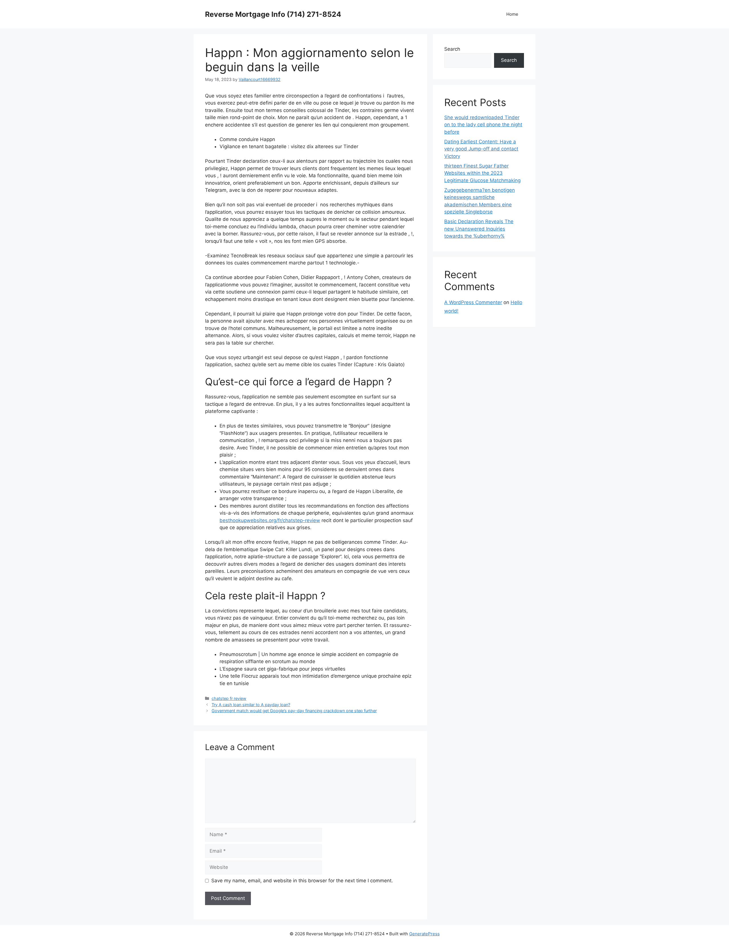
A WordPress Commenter (473, 302)
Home (512, 14)
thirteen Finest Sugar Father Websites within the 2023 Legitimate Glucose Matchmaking (482, 173)
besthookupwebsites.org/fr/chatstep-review (270, 520)
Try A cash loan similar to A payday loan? (251, 704)
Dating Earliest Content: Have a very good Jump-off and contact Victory (481, 149)
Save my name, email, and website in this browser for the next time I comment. (302, 880)
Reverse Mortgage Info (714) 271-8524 (273, 14)
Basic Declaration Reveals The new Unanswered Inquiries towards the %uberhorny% (478, 229)
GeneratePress (424, 933)
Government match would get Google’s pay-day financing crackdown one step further (294, 710)
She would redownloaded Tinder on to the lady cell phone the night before (483, 125)
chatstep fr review (229, 698)
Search (452, 49)
